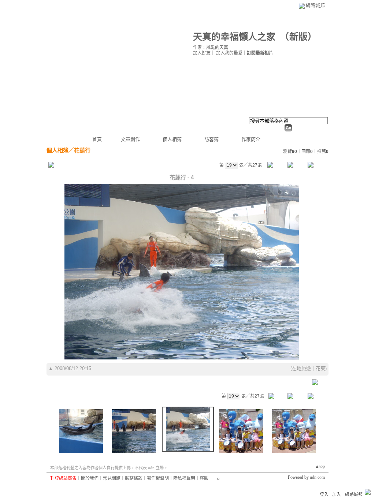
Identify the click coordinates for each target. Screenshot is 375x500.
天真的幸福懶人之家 (234, 37)
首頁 (97, 139)
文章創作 (130, 139)
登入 (324, 494)
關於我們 (90, 478)
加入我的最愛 (229, 53)
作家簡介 (250, 139)
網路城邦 (315, 5)
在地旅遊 (301, 368)
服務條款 (133, 478)
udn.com (317, 477)
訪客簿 (211, 139)
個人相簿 (172, 139)
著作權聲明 (158, 478)
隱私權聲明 (184, 478)
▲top (320, 466)
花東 (320, 368)
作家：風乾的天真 (210, 47)
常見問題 (111, 478)
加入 (336, 494)
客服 (204, 478)
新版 (298, 37)
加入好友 (202, 53)
